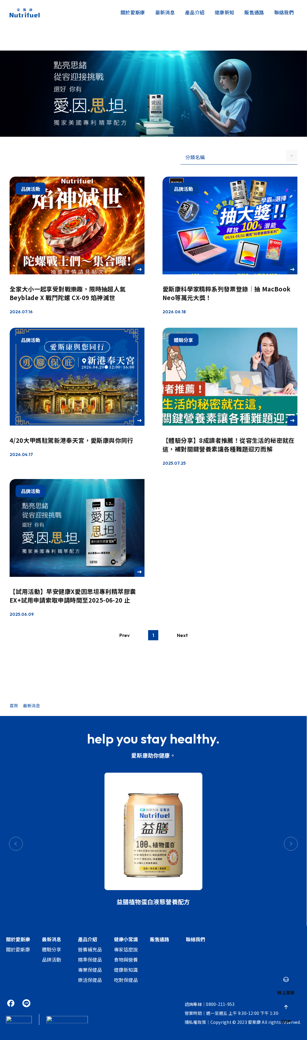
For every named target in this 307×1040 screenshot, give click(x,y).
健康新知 (224, 12)
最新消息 (165, 12)
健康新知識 (126, 969)
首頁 (14, 705)
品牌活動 (51, 959)
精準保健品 (90, 959)
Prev (124, 635)
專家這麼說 (126, 949)
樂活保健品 (90, 979)
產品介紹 (194, 12)
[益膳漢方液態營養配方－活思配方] (153, 831)
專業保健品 (90, 969)
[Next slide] (291, 844)
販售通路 (254, 12)
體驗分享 (51, 949)
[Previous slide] (16, 844)
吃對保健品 (126, 979)
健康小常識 (126, 939)
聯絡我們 (284, 12)
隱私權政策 (195, 1022)
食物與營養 (126, 959)
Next (182, 635)
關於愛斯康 (133, 12)
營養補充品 (90, 949)
